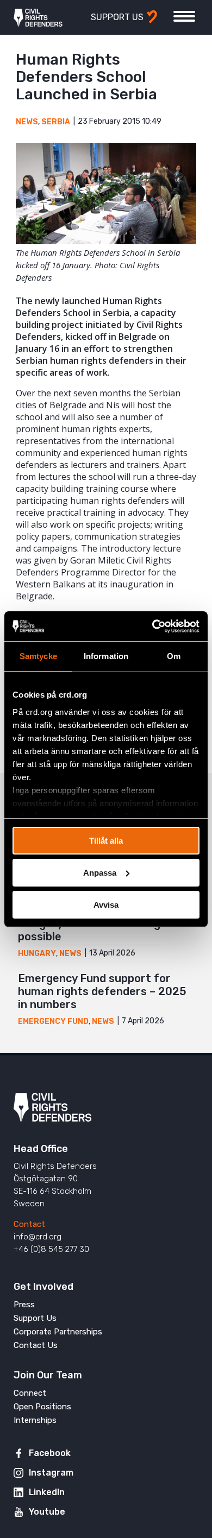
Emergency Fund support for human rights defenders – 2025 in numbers (102, 991)
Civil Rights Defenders (38, 17)
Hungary (37, 953)
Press (24, 1304)
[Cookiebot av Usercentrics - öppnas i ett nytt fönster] (152, 626)
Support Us (35, 1318)
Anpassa (99, 872)
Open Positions (42, 1407)
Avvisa (106, 904)
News (27, 121)
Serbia (55, 121)
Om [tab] (173, 656)
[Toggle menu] (184, 16)
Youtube (47, 1512)
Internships (35, 1420)
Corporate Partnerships (58, 1332)
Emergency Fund (53, 1021)
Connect (30, 1393)
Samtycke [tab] (38, 656)
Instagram (51, 1472)
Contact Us (36, 1345)
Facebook (50, 1453)
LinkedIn (47, 1492)
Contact (29, 1224)
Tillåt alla (106, 840)
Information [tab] (106, 656)
